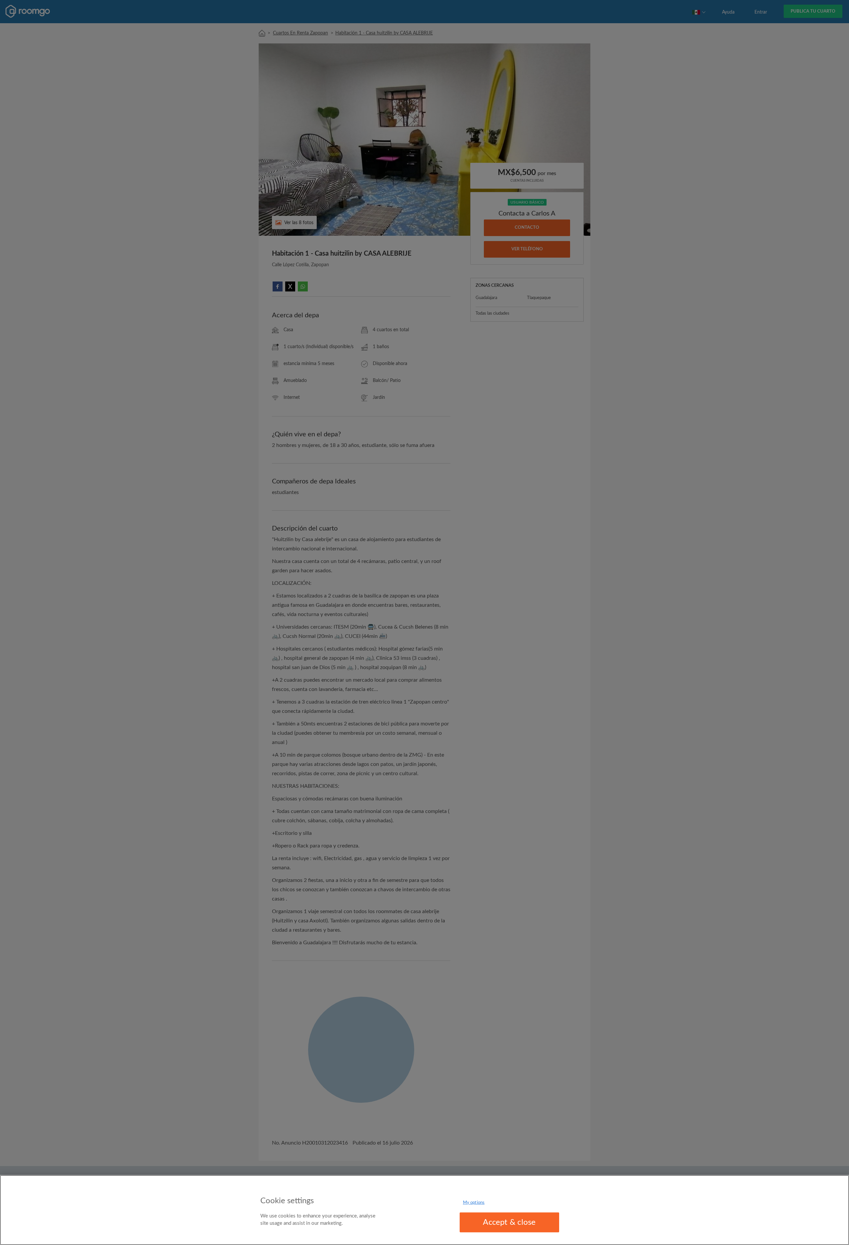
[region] (424, 1210)
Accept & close (509, 1222)
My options (474, 1203)
